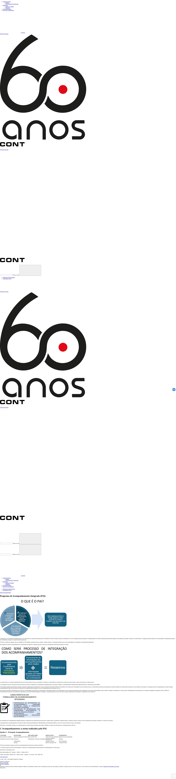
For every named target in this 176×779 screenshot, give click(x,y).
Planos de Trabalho (10, 6)
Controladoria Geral (7, 278)
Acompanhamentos (7, 9)
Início (1, 592)
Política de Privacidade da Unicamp (111, 766)
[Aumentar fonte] (10, 22)
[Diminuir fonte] (31, 22)
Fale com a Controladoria (8, 10)
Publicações (5, 5)
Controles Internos (7, 1)
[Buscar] (10, 532)
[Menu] (10, 290)
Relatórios (8, 7)
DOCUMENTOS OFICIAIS (12, 4)
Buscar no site (16, 275)
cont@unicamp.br (4, 756)
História (7, 3)
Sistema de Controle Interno (9, 277)
